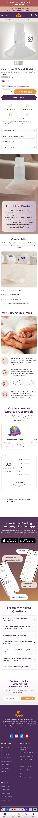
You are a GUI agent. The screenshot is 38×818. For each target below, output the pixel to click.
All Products (11, 20)
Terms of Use (5, 789)
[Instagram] (16, 736)
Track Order (5, 764)
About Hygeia (5, 747)
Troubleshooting (25, 777)
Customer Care (6, 793)
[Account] (32, 15)
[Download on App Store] (9, 540)
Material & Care (8, 142)
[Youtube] (26, 736)
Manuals (23, 763)
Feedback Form (6, 751)
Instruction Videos (26, 759)
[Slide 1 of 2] (17, 63)
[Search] (6, 15)
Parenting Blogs (6, 761)
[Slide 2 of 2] (21, 63)
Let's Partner (5, 754)
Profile (3, 771)
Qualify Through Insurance (25, 748)
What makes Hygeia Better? (13, 136)
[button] (26, 459)
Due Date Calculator (26, 766)
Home (3, 20)
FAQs (22, 773)
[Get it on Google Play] (27, 540)
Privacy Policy (6, 786)
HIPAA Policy (5, 800)
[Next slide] (36, 41)
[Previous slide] (2, 41)
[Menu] (2, 15)
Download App (6, 758)
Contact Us (5, 768)
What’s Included (9, 147)
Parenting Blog (25, 770)
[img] (5, 77)
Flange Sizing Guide (26, 752)
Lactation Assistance (26, 756)
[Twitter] (21, 736)
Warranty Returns (7, 796)
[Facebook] (11, 736)
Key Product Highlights (11, 130)
